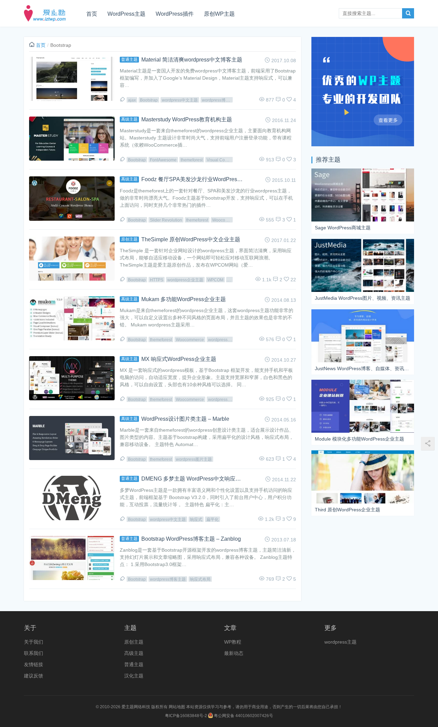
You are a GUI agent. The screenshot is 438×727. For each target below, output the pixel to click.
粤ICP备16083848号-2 (186, 715)
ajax (132, 100)
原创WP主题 (219, 14)
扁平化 (212, 519)
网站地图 (177, 706)
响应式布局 (200, 579)
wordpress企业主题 (185, 280)
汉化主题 (133, 675)
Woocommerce (226, 220)
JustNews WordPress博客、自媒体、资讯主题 (363, 368)
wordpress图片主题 (194, 459)
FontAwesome (163, 160)
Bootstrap (149, 100)
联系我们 (33, 653)
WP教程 (232, 642)
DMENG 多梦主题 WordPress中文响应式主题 (192, 479)
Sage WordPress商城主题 (343, 227)
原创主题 (129, 239)
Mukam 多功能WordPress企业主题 (183, 299)
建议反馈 (33, 675)
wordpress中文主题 (180, 100)
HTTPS (156, 280)
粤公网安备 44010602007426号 (243, 715)
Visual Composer (223, 160)
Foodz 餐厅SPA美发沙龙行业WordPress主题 (192, 179)
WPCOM (215, 280)
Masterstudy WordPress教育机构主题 (186, 119)
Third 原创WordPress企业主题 (347, 509)
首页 (91, 14)
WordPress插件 (175, 14)
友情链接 (33, 664)
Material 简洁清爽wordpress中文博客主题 (191, 60)
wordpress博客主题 (220, 100)
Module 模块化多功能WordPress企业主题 (359, 439)
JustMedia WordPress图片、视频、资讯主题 (362, 298)
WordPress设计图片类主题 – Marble (185, 419)
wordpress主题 (340, 642)
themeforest (192, 160)
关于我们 (33, 642)
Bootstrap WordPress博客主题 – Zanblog (191, 539)
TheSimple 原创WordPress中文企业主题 (190, 239)
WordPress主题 (126, 14)
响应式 (196, 519)
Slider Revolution (166, 220)
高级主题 (129, 119)
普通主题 (129, 59)
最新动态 (233, 653)
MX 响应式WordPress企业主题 (178, 359)
